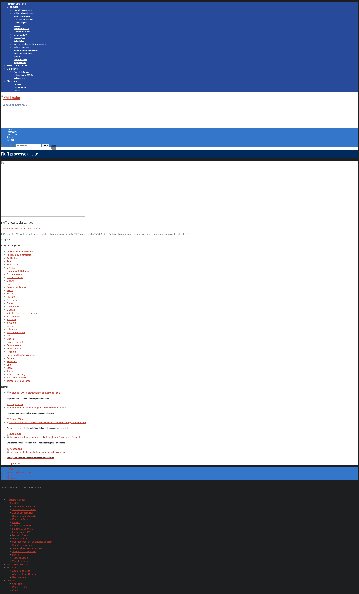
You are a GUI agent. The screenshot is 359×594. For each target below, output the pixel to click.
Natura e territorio (15, 342)
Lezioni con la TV (20, 35)
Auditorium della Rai (22, 16)
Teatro (10, 371)
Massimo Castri (20, 38)
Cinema (11, 267)
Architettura (12, 258)
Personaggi (12, 134)
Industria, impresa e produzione (22, 313)
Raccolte (11, 475)
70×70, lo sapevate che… (23, 10)
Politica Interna (14, 348)
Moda (9, 335)
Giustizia (11, 309)
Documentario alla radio (23, 19)
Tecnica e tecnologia (17, 374)
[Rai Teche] (10, 97)
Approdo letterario (21, 72)
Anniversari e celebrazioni (20, 251)
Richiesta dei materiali (19, 472)
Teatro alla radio (20, 59)
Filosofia (11, 296)
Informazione (13, 316)
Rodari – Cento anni (21, 47)
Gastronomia (13, 306)
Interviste (11, 319)
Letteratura (12, 329)
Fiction (10, 293)
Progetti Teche (20, 87)
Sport (9, 364)
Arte (9, 261)
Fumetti (10, 303)
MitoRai (17, 56)
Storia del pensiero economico (26, 50)
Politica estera (14, 345)
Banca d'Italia (13, 264)
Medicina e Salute (16, 332)
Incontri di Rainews (21, 29)
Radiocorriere (19, 78)
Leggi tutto (6, 239)
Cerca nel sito (8, 145)
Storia (10, 367)
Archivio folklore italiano (24, 13)
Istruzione (11, 322)
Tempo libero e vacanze (18, 380)
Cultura (10, 280)
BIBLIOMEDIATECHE (17, 65)
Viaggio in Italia (20, 63)
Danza (10, 283)
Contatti (17, 90)
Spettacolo (12, 361)
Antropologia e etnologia (19, 254)
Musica (10, 338)
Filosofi (17, 25)
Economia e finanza (17, 287)
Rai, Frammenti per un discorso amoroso (30, 44)
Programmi (12, 132)
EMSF (10, 290)
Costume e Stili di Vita (18, 271)
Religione (11, 351)
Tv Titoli (10, 140)
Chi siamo (17, 84)
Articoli (10, 137)
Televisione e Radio (30, 228)
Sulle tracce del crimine (23, 53)
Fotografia (12, 300)
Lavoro (10, 325)
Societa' (11, 358)
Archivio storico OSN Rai (23, 75)
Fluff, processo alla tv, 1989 (17, 222)
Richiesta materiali (17, 3)
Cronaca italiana (15, 277)
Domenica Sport (20, 22)
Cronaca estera (14, 274)
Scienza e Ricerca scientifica (21, 355)
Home (9, 129)
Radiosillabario (20, 41)
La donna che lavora (22, 32)
